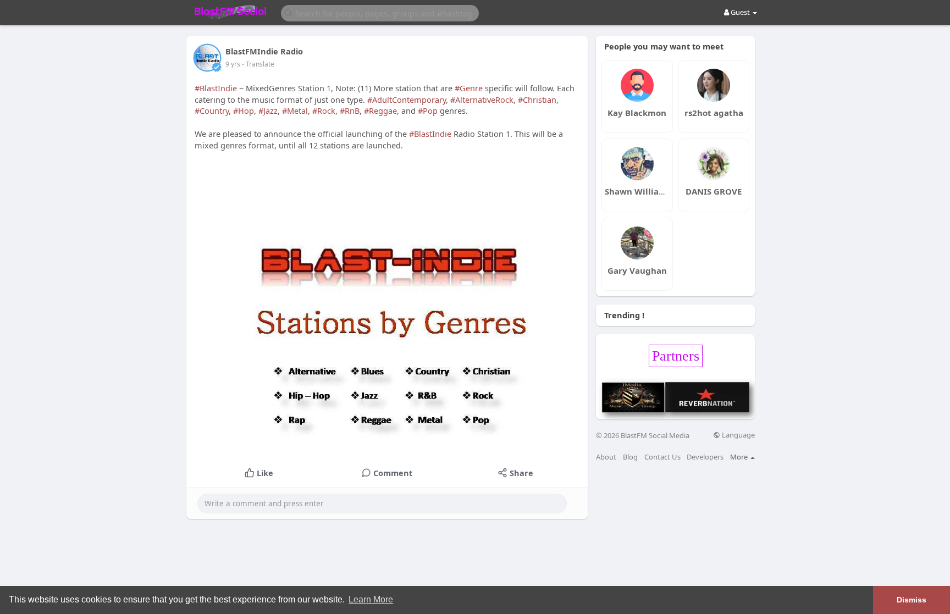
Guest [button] (740, 12)
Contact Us (662, 457)
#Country (212, 110)
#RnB (350, 110)
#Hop (243, 110)
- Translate (258, 64)
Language (737, 435)
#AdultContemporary (406, 99)
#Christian (537, 99)
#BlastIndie (216, 87)
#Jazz (268, 110)
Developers (705, 457)
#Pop (428, 110)
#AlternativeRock (481, 99)
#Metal (295, 110)
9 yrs (232, 64)
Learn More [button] (371, 599)
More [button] (739, 457)
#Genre (469, 87)
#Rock (323, 110)
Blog (630, 457)
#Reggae (380, 110)
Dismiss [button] (911, 599)
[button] (380, 12)
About (606, 457)
